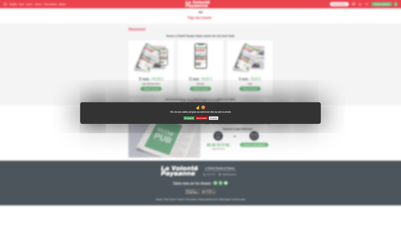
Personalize (213, 118)
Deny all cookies (202, 118)
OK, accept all (189, 118)
